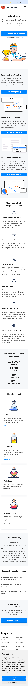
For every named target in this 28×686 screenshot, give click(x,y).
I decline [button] (14, 679)
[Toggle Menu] (25, 7)
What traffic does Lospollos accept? (11, 585)
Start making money (14, 92)
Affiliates (18, 640)
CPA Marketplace (6, 642)
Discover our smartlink (14, 132)
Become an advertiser (15, 33)
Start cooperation (14, 620)
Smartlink (3, 640)
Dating (3, 649)
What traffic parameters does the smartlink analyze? (11, 578)
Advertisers (19, 642)
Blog (17, 649)
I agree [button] (14, 677)
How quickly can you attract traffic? (11, 592)
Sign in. (21, 37)
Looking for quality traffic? (14, 2)
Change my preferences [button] (14, 682)
